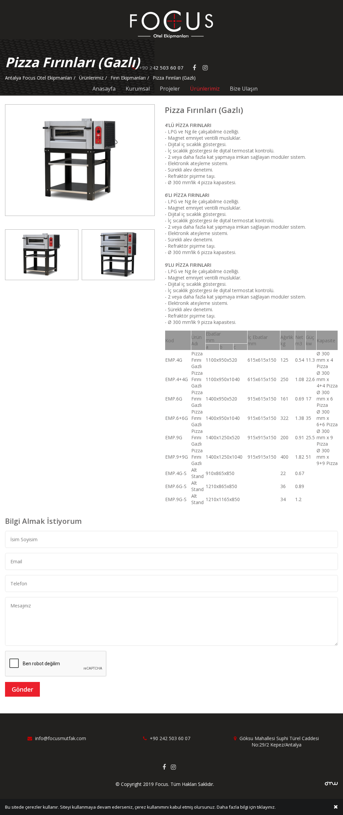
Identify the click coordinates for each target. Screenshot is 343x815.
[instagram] (176, 767)
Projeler (170, 88)
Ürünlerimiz (205, 88)
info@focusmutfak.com (60, 738)
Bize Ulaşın (244, 88)
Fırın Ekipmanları (128, 78)
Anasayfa (104, 88)
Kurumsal (138, 88)
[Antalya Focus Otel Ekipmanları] (171, 24)
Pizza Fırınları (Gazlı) (174, 78)
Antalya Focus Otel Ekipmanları (38, 78)
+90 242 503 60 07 (169, 738)
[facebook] (166, 767)
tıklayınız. (266, 807)
